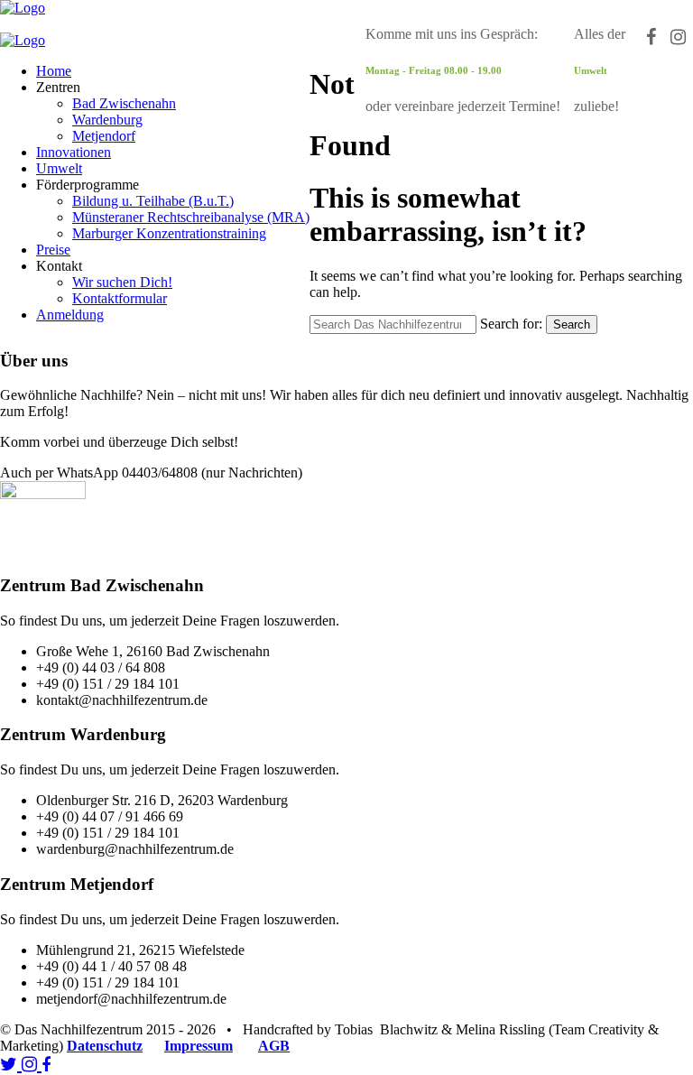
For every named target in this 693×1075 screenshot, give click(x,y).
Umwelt (59, 168)
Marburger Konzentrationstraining (169, 233)
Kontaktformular (119, 298)
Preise (53, 249)
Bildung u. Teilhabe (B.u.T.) (153, 201)
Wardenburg (107, 119)
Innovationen (73, 152)
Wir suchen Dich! (122, 282)
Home (53, 71)
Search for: (511, 323)
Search (571, 324)
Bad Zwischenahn (124, 103)
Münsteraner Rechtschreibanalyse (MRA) (191, 217)
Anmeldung (70, 314)
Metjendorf (103, 136)
